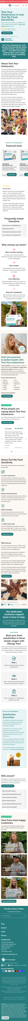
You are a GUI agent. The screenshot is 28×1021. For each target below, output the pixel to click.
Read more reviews (7, 422)
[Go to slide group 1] (6, 451)
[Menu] (1, 5)
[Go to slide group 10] (21, 451)
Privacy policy (15, 997)
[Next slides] (26, 439)
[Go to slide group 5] (13, 451)
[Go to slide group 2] (8, 451)
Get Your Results (7, 33)
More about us (6, 576)
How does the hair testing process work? (11, 794)
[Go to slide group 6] (14, 451)
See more (7, 445)
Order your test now (8, 786)
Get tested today (7, 396)
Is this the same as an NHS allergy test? (11, 225)
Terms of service (6, 999)
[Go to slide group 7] (16, 451)
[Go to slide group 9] (19, 451)
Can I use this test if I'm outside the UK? (11, 235)
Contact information (21, 999)
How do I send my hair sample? (9, 797)
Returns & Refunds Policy (17, 749)
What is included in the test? (9, 791)
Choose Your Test (7, 534)
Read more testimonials (9, 901)
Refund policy (21, 997)
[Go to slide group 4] (11, 451)
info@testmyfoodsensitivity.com (9, 954)
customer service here (14, 782)
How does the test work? (8, 228)
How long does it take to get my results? (11, 231)
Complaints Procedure (8, 997)
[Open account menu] (23, 5)
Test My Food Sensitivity (13, 977)
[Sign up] (24, 915)
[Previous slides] (2, 439)
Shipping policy (13, 999)
